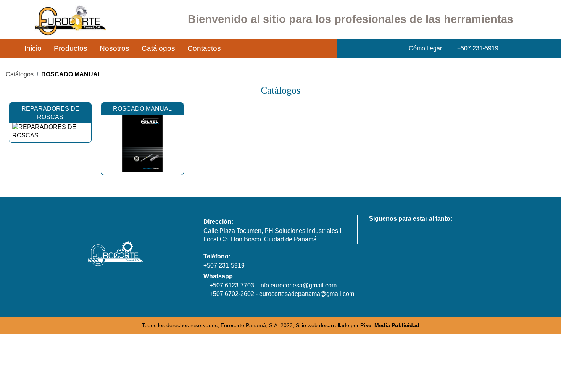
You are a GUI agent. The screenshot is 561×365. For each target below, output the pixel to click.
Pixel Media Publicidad (389, 325)
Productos (70, 48)
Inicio (33, 48)
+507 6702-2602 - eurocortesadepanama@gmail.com (281, 294)
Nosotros (114, 48)
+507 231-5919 (224, 265)
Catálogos (158, 48)
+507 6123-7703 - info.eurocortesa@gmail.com (272, 285)
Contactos (204, 48)
